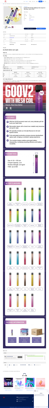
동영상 (30, 1)
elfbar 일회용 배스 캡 (7, 371)
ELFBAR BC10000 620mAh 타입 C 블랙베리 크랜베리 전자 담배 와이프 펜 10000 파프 (40, 388)
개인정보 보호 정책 (12, 407)
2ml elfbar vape (18, 371)
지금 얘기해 (40, 28)
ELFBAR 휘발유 (8, 3)
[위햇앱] (33, 401)
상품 (5, 3)
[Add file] (34, 407)
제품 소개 (26, 1)
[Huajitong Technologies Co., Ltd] (5, 1)
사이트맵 (15, 407)
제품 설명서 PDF (12, 37)
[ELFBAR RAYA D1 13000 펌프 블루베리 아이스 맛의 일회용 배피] (19, 382)
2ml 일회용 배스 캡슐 (12, 371)
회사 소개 (33, 1)
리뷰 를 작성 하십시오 (20, 357)
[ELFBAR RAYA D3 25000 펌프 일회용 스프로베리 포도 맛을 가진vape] (8, 382)
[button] (4, 383)
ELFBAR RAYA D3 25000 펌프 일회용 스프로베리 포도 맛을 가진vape (8, 388)
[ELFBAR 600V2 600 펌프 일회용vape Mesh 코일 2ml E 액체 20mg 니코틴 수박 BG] (13, 15)
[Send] (47, 407)
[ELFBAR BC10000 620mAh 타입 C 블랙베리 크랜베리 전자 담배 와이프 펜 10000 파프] (40, 382)
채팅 (40, 1)
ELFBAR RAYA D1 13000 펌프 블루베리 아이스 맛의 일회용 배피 (19, 388)
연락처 (37, 1)
